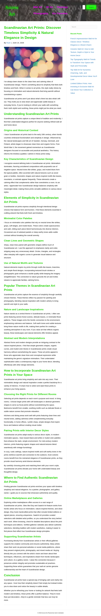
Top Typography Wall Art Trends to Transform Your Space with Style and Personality (82, 62)
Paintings (62, 7)
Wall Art (37, 7)
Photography (40, 13)
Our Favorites (60, 13)
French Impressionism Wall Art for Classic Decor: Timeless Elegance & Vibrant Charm (83, 42)
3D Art (49, 7)
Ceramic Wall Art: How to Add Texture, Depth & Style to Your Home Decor (82, 52)
